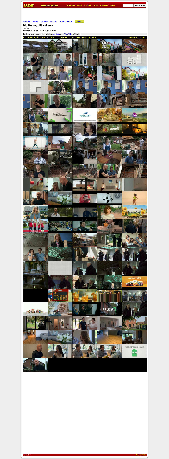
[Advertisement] (84, 13)
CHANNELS (88, 5)
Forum (79, 21)
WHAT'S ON (71, 5)
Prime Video (68, 34)
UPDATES (97, 5)
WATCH (79, 5)
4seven (35, 21)
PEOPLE (105, 5)
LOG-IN (112, 5)
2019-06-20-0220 (66, 21)
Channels (26, 21)
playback (56, 34)
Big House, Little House (49, 21)
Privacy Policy (141, 455)
